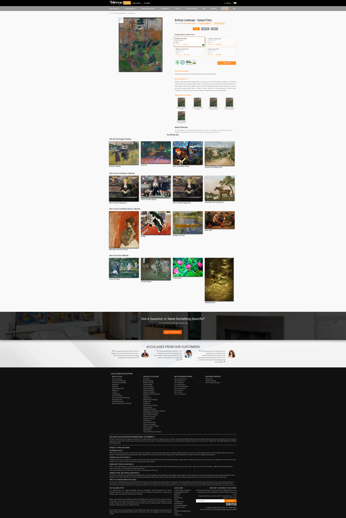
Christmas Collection (149, 416)
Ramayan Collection (149, 418)
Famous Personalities (149, 424)
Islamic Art (115, 384)
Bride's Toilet (208, 230)
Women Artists (147, 407)
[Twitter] (227, 505)
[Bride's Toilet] (220, 220)
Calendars (224, 9)
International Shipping (180, 505)
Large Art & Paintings (149, 422)
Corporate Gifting (210, 381)
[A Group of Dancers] (156, 269)
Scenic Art (215, 132)
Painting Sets (147, 420)
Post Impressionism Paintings (199, 132)
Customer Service (179, 507)
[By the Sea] (156, 152)
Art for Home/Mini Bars (181, 386)
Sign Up (138, 3)
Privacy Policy (178, 503)
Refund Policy (178, 498)
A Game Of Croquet (114, 279)
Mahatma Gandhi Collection (151, 394)
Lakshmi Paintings (148, 390)
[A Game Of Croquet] (124, 267)
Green (206, 130)
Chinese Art (146, 403)
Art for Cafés (178, 392)
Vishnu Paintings (148, 386)
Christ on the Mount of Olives (181, 166)
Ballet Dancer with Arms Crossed (118, 249)
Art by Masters (165, 8)
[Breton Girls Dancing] (124, 153)
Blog (204, 8)
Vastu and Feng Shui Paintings (152, 432)
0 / (226, 3)
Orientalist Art (116, 394)
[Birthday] (156, 223)
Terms (176, 500)
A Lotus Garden (177, 278)
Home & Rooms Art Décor (148, 8)
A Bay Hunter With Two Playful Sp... (214, 202)
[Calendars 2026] (122, 450)
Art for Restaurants (180, 388)
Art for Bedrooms (179, 381)
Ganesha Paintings (148, 388)
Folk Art (114, 392)
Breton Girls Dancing (115, 166)
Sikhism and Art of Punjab (151, 426)
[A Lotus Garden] (188, 267)
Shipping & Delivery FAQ (181, 492)
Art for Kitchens (179, 382)
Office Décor (209, 379)
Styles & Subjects (114, 8)
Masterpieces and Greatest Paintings (154, 411)
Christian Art (147, 401)
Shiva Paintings (147, 384)
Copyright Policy (179, 501)
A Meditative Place (210, 302)
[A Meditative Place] (220, 279)
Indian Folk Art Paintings (150, 415)
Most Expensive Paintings (150, 413)
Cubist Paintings (117, 379)
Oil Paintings (223, 130)
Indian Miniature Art (118, 388)
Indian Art (115, 386)
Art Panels (146, 379)
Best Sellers (213, 8)
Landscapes (213, 130)
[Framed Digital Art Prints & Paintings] (139, 473)
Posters (178, 8)
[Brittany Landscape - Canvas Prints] (140, 45)
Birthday (143, 236)
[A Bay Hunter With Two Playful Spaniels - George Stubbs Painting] (220, 188)
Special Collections (130, 8)
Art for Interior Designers (212, 382)
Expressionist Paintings (119, 381)
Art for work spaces (180, 394)
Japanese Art (147, 398)
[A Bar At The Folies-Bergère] (156, 187)
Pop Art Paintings (117, 396)
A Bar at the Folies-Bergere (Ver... (182, 203)
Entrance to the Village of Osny (213, 167)
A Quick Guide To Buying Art (182, 490)
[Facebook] (230, 505)
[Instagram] (232, 505)
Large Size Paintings (191, 8)
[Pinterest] (235, 505)
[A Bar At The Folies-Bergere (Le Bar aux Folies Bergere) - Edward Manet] (124, 188)
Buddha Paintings (148, 382)
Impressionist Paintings (119, 382)
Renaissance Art (117, 399)
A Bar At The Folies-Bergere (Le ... (118, 203)
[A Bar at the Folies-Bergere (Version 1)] (188, 188)
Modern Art (115, 390)
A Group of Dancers (146, 281)
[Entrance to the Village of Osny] (220, 153)
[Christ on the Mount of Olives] (188, 153)
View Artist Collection (205, 23)
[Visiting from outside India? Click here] (154, 437)
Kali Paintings (147, 430)
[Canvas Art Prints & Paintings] (133, 464)
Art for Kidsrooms (179, 384)
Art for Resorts (178, 390)
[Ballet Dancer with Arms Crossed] (124, 229)
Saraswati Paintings (149, 392)
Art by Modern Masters (194, 130)
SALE (234, 8)
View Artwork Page (220, 23)
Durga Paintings (147, 428)
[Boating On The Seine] (188, 222)
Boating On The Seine (179, 235)
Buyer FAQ (177, 494)
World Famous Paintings (150, 405)
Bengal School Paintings (150, 399)
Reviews (176, 496)
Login (133, 3)
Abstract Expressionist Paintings (121, 403)
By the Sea (144, 165)
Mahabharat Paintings (149, 409)
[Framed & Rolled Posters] (129, 457)
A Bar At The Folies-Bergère (148, 199)
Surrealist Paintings (118, 401)
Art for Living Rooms (180, 379)
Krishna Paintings (148, 381)
